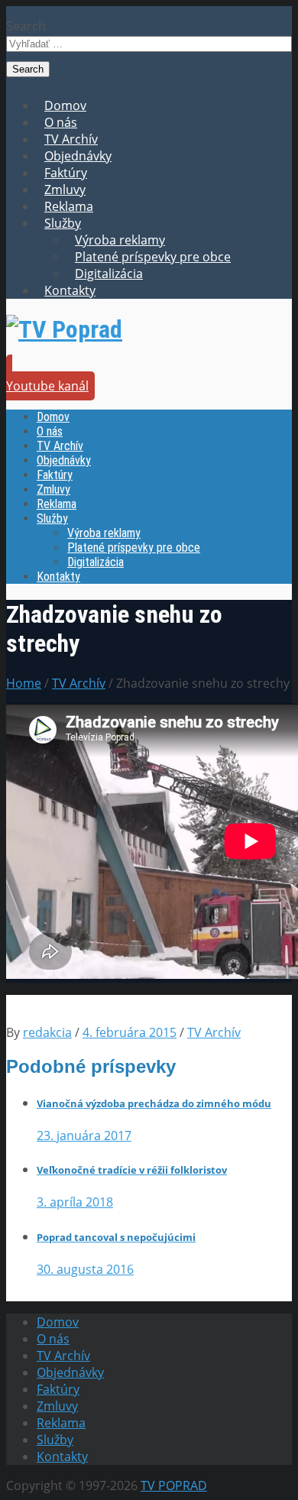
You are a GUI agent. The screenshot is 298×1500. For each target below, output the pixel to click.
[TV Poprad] (64, 329)
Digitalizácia (109, 273)
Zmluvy (65, 189)
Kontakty (70, 290)
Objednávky (78, 155)
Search (26, 26)
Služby (62, 223)
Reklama (68, 206)
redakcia (47, 1032)
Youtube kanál (47, 385)
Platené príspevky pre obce (153, 256)
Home (23, 683)
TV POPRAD (174, 1485)
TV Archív (71, 139)
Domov (65, 105)
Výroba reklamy (120, 240)
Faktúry (65, 172)
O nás (60, 122)
